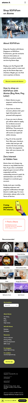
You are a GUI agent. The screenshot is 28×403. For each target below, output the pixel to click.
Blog (5, 318)
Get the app (9, 361)
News (5, 320)
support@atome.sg (9, 350)
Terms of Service (8, 337)
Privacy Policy (7, 339)
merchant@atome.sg (9, 354)
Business (6, 329)
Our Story (6, 316)
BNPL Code (7, 343)
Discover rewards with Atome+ (14, 81)
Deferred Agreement (9, 341)
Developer (6, 331)
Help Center (7, 323)
